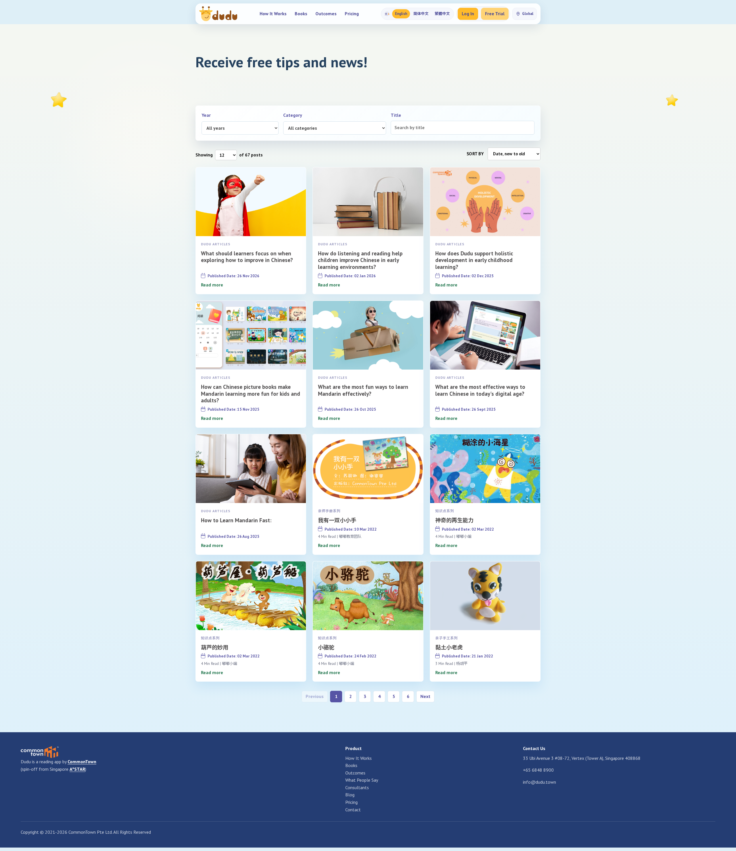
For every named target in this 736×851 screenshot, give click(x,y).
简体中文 (420, 13)
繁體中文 (442, 13)
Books (301, 13)
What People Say (361, 780)
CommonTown (82, 761)
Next (425, 696)
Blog (349, 795)
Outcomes (326, 13)
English (401, 13)
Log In (468, 13)
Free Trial (495, 13)
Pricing (352, 13)
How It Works (273, 13)
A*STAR (77, 769)
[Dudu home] (218, 13)
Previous (315, 696)
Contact (353, 809)
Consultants (357, 787)
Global (527, 13)
